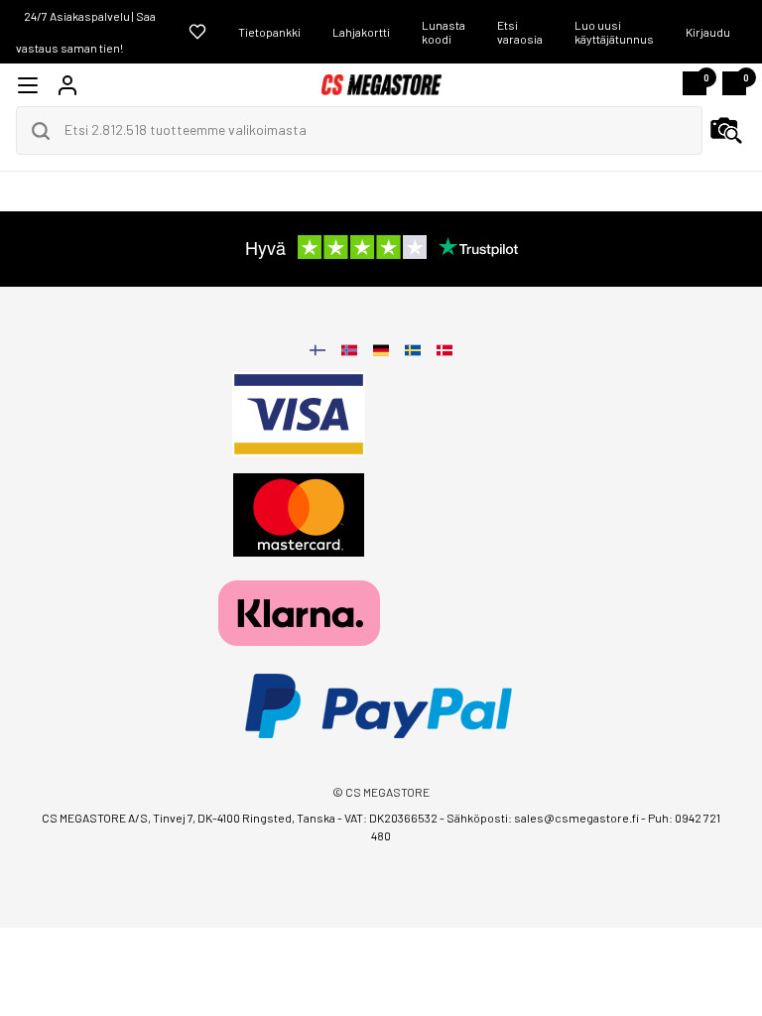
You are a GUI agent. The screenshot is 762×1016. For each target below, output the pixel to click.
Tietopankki (269, 32)
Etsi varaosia (520, 32)
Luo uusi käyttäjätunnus (614, 32)
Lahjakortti (361, 32)
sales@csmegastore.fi (576, 818)
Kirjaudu (708, 32)
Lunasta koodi (443, 32)
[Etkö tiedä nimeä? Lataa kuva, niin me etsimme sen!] (726, 131)
